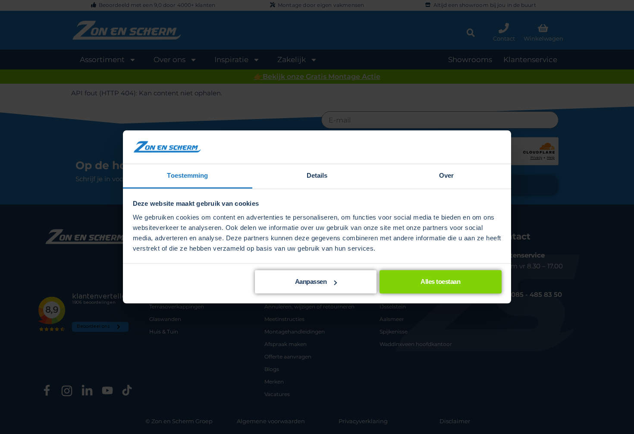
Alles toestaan (440, 282)
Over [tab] (446, 175)
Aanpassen (311, 282)
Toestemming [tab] (187, 175)
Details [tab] (317, 175)
